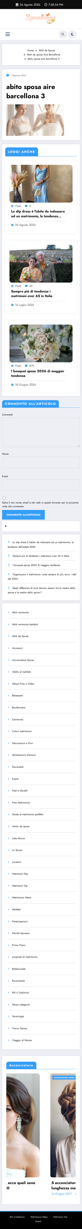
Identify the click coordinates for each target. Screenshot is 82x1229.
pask (18, 206)
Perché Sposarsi (21, 933)
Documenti (18, 767)
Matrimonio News (21, 897)
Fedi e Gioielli (20, 791)
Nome (5, 454)
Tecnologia (18, 1016)
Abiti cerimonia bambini (25, 624)
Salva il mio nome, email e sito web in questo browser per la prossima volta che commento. (40, 504)
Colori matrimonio (22, 731)
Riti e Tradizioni (20, 992)
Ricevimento (18, 981)
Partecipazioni (20, 921)
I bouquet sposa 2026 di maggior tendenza (37, 373)
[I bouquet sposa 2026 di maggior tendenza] (41, 343)
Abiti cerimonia (20, 612)
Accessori (17, 648)
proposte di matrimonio (25, 957)
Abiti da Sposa (20, 636)
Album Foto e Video (23, 684)
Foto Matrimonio (21, 802)
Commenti (7, 415)
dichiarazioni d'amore (24, 755)
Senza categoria (21, 1004)
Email (5, 476)
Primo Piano (18, 945)
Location (16, 862)
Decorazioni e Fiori (22, 743)
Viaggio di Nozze (22, 1040)
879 (31, 366)
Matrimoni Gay (20, 874)
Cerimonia (17, 719)
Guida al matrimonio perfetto (27, 814)
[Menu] (7, 34)
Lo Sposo (17, 850)
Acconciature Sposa (23, 660)
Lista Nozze (18, 838)
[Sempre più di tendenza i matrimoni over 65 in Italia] (41, 263)
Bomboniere (18, 707)
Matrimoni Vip (20, 886)
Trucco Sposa (19, 1028)
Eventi (15, 779)
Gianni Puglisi (39, 1194)
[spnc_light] (72, 34)
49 (31, 286)
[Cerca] (63, 34)
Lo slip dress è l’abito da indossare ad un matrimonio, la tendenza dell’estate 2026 (38, 214)
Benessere (17, 695)
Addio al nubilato (21, 672)
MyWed (16, 909)
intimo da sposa (20, 826)
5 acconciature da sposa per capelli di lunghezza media (42, 1185)
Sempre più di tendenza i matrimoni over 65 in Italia (31, 293)
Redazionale (18, 969)
